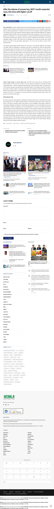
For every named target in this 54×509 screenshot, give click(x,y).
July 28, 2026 (12, 187)
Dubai (15, 361)
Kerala (5, 309)
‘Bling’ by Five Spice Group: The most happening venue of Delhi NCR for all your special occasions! (17, 246)
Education (8, 5)
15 (40, 471)
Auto (4, 284)
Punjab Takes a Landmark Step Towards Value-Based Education (41, 69)
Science (5, 327)
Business (5, 287)
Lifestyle (5, 311)
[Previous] (26, 78)
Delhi (19, 357)
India (4, 307)
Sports (5, 332)
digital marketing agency (18, 359)
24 (6, 476)
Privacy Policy (17, 491)
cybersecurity (13, 357)
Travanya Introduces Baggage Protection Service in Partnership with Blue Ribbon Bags (17, 266)
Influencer (22, 366)
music (10, 375)
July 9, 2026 (12, 194)
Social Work (6, 329)
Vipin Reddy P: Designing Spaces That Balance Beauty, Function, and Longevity (39, 284)
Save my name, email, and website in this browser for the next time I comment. (22, 234)
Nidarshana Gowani (8, 377)
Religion (5, 324)
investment (19, 368)
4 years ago (12, 262)
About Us (5, 491)
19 (20, 474)
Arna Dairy (21, 350)
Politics (5, 319)
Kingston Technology (12, 370)
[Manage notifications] (51, 506)
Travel (5, 339)
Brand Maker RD (24, 493)
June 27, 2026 (37, 194)
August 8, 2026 (37, 71)
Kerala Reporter (10, 15)
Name (5, 222)
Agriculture (6, 277)
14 (33, 471)
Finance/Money (7, 297)
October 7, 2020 (19, 15)
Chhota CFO (6, 357)
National (5, 314)
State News (6, 334)
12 (20, 471)
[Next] (28, 78)
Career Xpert (9, 123)
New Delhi (23, 375)
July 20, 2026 (37, 188)
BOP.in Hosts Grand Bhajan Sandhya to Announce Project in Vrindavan (17, 423)
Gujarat (5, 366)
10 (6, 471)
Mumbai (5, 375)
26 (20, 476)
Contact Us (30, 491)
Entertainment (7, 292)
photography (16, 377)
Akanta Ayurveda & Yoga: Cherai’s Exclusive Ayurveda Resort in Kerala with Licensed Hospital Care (40, 290)
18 (13, 474)
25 (13, 476)
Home (4, 5)
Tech (4, 337)
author (15, 352)
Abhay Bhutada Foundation (9, 350)
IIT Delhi (16, 366)
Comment (5, 206)
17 (6, 474)
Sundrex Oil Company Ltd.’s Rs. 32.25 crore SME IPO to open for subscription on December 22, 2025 (37, 263)
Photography (6, 317)
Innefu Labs (6, 368)
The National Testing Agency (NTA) (27, 123)
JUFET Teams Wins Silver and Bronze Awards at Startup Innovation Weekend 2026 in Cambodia (40, 270)
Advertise (11, 491)
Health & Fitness (7, 304)
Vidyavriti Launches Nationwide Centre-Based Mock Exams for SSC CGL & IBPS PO (42, 192)
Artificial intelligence (8, 352)
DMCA (24, 491)
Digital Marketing (7, 359)
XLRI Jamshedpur (7, 384)
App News (5, 279)
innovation (13, 368)
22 (40, 474)
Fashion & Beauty (7, 294)
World (5, 342)
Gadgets (5, 302)
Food (4, 299)
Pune (21, 377)
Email (5, 228)
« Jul (4, 481)
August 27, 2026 (13, 73)
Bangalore (21, 352)
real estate (6, 379)
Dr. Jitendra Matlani (8, 361)
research (12, 379)
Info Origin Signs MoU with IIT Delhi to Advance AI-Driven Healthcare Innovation (17, 192)
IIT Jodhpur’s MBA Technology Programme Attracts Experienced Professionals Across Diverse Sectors (17, 185)
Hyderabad (11, 366)
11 (13, 471)
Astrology (6, 282)
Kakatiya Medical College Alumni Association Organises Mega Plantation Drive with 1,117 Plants (23, 426)
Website (29, 228)
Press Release (6, 321)
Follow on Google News (38, 491)
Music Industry (16, 375)
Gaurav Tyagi (16, 123)
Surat (16, 379)
